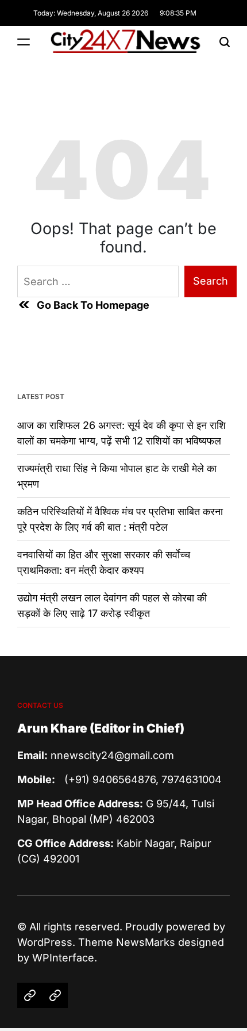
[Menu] (23, 42)
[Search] (224, 42)
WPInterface (63, 958)
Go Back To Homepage (93, 305)
